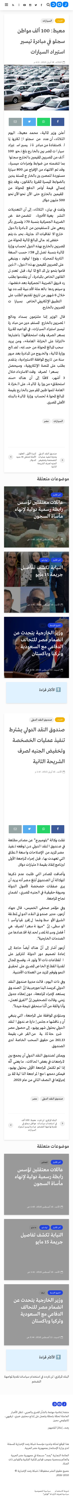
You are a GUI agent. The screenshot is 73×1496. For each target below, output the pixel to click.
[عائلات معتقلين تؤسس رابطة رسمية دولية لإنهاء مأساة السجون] (36, 517)
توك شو (44, 560)
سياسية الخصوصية (42, 1491)
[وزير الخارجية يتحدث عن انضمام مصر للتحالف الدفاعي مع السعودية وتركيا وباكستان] (36, 647)
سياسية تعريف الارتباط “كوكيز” (56, 1494)
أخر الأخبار (57, 495)
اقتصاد (60, 21)
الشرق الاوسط (55, 625)
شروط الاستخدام (62, 1491)
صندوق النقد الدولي (41, 720)
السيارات (47, 21)
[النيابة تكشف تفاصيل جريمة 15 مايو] (36, 582)
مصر (46, 421)
